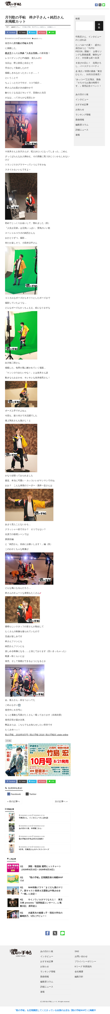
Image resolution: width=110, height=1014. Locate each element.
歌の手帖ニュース (51, 1001)
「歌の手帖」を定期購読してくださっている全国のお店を (42, 1010)
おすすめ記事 (82, 104)
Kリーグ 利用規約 (83, 966)
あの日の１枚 (82, 94)
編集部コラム (38, 38)
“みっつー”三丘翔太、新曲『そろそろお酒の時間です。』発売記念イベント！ (88, 82)
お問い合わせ (81, 956)
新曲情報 (80, 119)
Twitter (23, 32)
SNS (77, 951)
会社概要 (79, 971)
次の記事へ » (61, 801)
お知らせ (80, 109)
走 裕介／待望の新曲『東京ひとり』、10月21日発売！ (89, 73)
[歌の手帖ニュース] (13, 4)
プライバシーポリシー (85, 961)
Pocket (42, 32)
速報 (78, 135)
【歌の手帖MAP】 (78, 1010)
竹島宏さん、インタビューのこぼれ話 (88, 38)
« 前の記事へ (13, 801)
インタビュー (82, 99)
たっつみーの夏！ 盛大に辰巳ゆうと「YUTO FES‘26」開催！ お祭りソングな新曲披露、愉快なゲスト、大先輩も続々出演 (89, 51)
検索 (78, 18)
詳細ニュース (82, 130)
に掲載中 (91, 1010)
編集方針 (79, 976)
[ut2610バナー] (38, 759)
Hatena (32, 32)
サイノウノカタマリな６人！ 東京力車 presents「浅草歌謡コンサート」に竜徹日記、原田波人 (41, 902)
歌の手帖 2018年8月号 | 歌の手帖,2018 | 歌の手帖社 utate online (36, 734)
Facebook (12, 32)
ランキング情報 (83, 114)
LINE (52, 32)
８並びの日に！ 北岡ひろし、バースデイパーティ (88, 64)
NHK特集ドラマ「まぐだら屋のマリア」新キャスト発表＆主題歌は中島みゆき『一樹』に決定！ (41, 890)
